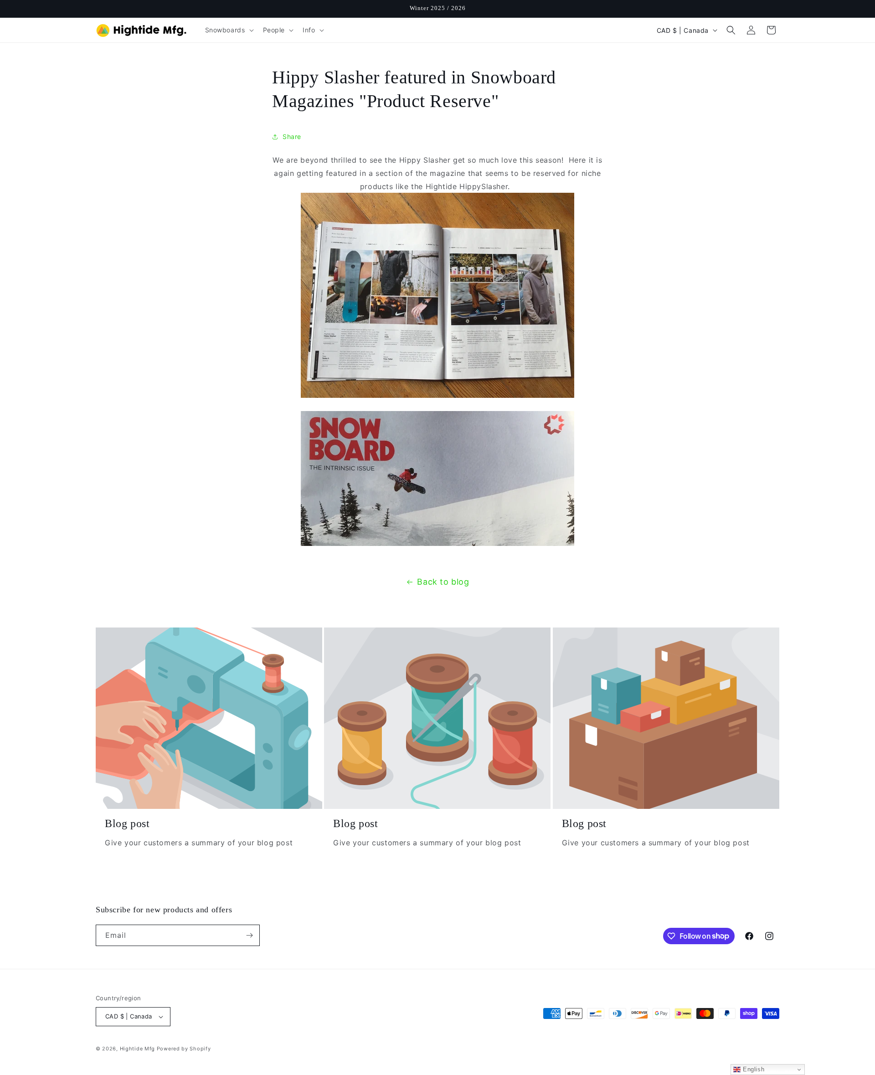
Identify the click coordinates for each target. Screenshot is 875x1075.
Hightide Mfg (137, 1048)
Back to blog (443, 581)
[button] (228, 30)
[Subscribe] (249, 935)
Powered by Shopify (184, 1048)
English (752, 1069)
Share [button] (292, 136)
